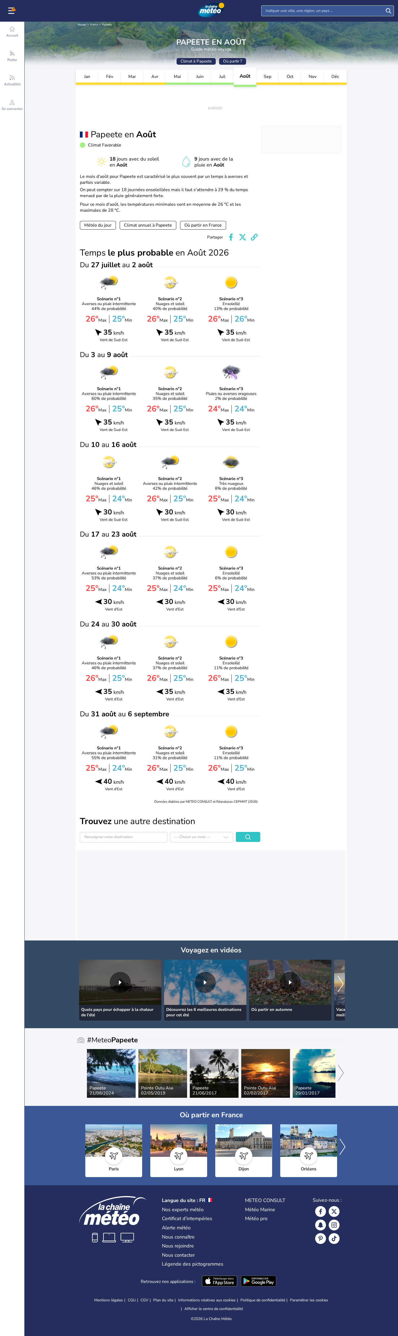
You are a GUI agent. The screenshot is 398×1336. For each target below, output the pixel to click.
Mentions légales (108, 1300)
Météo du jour (98, 225)
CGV (144, 1300)
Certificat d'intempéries (187, 1218)
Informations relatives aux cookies (207, 1300)
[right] (340, 984)
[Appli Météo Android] (258, 1282)
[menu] (12, 10)
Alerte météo (176, 1227)
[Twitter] (334, 1211)
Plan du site (163, 1300)
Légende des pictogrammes (192, 1264)
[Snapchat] (320, 1225)
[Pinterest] (320, 1238)
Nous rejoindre (178, 1246)
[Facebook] (320, 1211)
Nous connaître (178, 1237)
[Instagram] (334, 1225)
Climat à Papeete (196, 61)
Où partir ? (232, 61)
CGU (132, 1300)
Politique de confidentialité (262, 1300)
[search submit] (388, 10)
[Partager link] (254, 237)
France (94, 25)
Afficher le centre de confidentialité (213, 1309)
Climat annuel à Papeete (148, 225)
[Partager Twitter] (242, 237)
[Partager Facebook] (230, 237)
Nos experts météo (183, 1209)
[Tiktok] (334, 1238)
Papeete (107, 25)
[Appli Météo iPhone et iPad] (219, 1282)
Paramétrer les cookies (309, 1300)
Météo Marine (260, 1209)
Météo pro (256, 1218)
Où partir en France (203, 225)
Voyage (81, 25)
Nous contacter (178, 1255)
